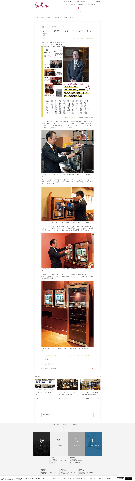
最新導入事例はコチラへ (46, 17)
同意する (128, 478)
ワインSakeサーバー (57, 17)
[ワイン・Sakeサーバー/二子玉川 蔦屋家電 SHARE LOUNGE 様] (67, 384)
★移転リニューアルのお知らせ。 (44, 393)
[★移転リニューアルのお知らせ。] (45, 384)
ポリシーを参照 (17, 479)
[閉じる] (133, 478)
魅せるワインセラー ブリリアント (70, 17)
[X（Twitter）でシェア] (45, 364)
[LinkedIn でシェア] (49, 364)
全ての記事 (36, 17)
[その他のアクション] (93, 27)
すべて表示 (98, 376)
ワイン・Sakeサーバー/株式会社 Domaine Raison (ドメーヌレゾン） (90, 393)
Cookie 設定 (120, 478)
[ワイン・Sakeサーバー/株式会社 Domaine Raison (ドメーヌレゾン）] (90, 384)
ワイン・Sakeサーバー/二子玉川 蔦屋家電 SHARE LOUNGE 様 (67, 393)
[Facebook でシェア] (42, 364)
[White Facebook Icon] (93, 440)
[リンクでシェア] (52, 364)
